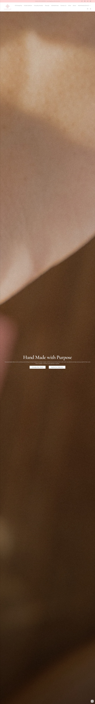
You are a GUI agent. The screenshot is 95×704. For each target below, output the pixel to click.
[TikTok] (90, 1)
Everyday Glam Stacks (37, 367)
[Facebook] (82, 1)
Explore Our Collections (57, 367)
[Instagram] (84, 1)
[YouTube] (87, 1)
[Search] (87, 8)
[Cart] (90, 8)
